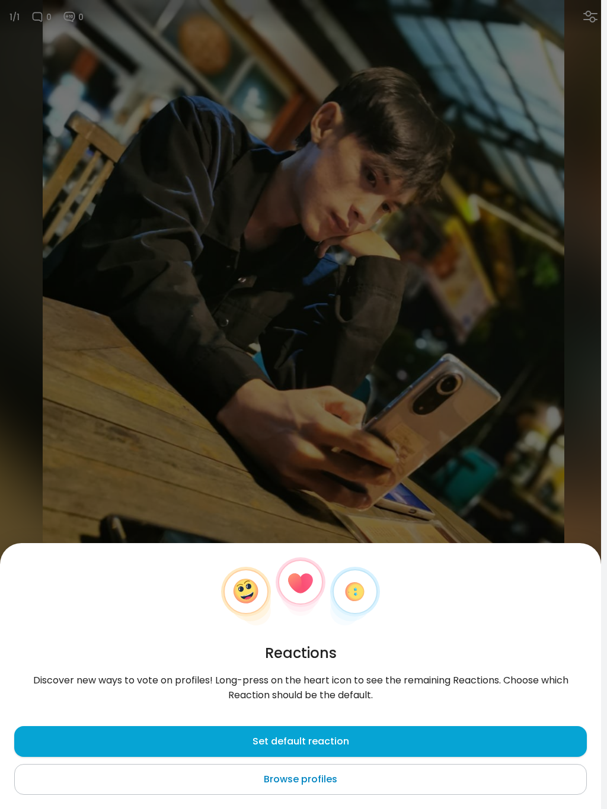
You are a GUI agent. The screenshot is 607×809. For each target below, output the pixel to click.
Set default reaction (301, 741)
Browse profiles (300, 779)
